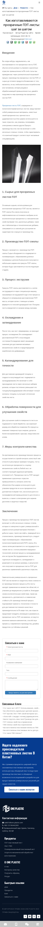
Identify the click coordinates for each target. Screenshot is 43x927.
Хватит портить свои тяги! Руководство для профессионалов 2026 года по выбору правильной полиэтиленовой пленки (21, 719)
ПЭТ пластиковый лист (13, 843)
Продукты (8, 890)
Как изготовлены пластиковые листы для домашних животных (21, 730)
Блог (6, 893)
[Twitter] (34, 916)
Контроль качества (12, 870)
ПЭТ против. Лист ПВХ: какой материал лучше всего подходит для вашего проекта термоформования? (21, 713)
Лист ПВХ (8, 846)
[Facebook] (25, 916)
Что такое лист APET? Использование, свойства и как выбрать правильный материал (21, 708)
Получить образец (12, 873)
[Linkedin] (29, 916)
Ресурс (7, 876)
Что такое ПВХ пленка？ (12, 733)
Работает (28, 39)
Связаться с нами (11, 897)
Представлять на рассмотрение (20, 693)
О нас (6, 866)
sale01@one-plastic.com (13, 822)
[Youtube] (38, 916)
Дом (6, 887)
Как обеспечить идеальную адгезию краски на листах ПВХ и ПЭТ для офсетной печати (21, 711)
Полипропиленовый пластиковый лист (19, 849)
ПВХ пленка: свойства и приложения (17, 725)
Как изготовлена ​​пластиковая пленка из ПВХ (20, 727)
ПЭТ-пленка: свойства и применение (17, 722)
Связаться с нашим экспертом (21, 789)
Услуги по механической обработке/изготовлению (18, 854)
